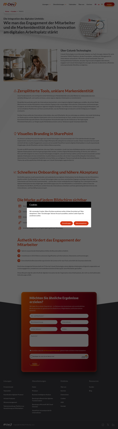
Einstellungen (66, 223)
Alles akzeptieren (81, 223)
